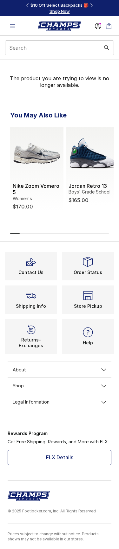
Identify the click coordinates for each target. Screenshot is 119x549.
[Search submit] (107, 48)
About (19, 369)
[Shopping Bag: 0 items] (108, 26)
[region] (59, 8)
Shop (18, 385)
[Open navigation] (13, 26)
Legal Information (31, 402)
